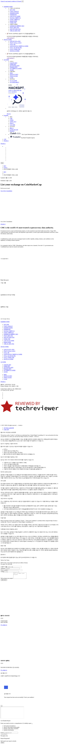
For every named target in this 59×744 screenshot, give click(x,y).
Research (12, 131)
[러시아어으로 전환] (10, 153)
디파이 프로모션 (14, 11)
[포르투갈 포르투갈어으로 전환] (10, 157)
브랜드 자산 (13, 121)
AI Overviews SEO (14, 65)
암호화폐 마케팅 (8, 6)
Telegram (3, 568)
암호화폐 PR (13, 14)
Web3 (11, 73)
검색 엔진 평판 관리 (15, 29)
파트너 (12, 123)
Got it (2, 742)
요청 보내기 (4, 579)
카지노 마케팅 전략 (15, 49)
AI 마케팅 (6, 59)
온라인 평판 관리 (14, 27)
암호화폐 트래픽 (14, 13)
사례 (11, 118)
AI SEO (12, 70)
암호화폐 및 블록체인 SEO (17, 26)
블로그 (12, 128)
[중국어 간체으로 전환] (10, 147)
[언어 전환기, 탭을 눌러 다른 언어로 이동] (7, 146)
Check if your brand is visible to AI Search (11, 1)
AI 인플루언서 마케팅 (16, 68)
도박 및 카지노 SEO (15, 41)
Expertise (6, 115)
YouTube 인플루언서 (15, 18)
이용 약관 (6, 429)
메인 (5, 166)
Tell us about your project (7, 578)
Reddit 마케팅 (13, 21)
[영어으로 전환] (10, 149)
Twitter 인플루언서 (15, 19)
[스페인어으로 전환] (10, 150)
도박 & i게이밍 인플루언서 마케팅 (19, 46)
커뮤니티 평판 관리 (15, 30)
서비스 (5, 167)
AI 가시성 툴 (13, 80)
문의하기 (6, 140)
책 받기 (9, 114)
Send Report (4, 734)
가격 (5, 139)
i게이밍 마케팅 (8, 39)
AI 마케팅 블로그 (14, 82)
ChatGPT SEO (13, 63)
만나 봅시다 (4, 625)
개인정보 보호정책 (9, 428)
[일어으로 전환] (10, 160)
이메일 (2, 571)
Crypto (11, 77)
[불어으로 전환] (10, 156)
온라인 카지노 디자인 (16, 42)
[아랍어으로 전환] (10, 158)
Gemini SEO (13, 64)
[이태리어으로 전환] (10, 154)
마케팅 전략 (13, 22)
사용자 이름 (4, 566)
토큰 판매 (12, 9)
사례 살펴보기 (10, 38)
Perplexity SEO (13, 67)
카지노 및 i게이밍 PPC (16, 47)
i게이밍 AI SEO (14, 74)
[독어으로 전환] (10, 152)
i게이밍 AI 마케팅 (14, 51)
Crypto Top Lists (14, 129)
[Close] (32, 723)
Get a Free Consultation (6, 191)
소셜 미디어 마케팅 (15, 16)
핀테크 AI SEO (14, 76)
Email (2, 732)
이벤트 (12, 120)
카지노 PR (12, 44)
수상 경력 (12, 125)
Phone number (4, 570)
